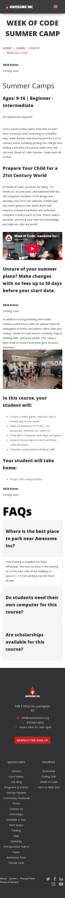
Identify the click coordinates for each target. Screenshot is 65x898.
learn (20, 48)
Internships (16, 814)
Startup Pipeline (16, 792)
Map (16, 836)
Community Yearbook (16, 798)
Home (7, 48)
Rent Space (16, 825)
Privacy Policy (27, 878)
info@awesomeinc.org (35, 718)
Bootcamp (48, 771)
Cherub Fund (16, 863)
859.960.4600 (35, 722)
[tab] (32, 539)
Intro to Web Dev (49, 787)
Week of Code (49, 782)
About (3, 878)
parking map (35, 576)
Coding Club (49, 776)
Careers (16, 771)
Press (16, 803)
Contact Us (16, 809)
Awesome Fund (16, 857)
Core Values (16, 776)
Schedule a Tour (16, 819)
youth (34, 48)
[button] (32, 538)
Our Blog (16, 782)
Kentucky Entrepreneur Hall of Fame (16, 846)
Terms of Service (9, 882)
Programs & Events (16, 787)
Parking (16, 830)
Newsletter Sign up (32, 740)
